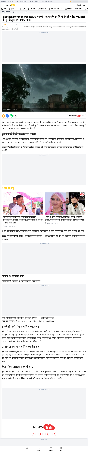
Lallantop (37, 1)
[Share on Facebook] (7, 116)
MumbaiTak (23, 1)
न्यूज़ (23, 9)
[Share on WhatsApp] (11, 116)
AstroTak (44, 1)
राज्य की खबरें (55, 9)
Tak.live (50, 1)
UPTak (16, 1)
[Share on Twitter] (15, 116)
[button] (23, 203)
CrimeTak (30, 1)
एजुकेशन (43, 9)
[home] (44, 427)
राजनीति (32, 9)
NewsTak (3, 1)
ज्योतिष (79, 9)
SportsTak (10, 1)
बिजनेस (69, 9)
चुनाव (12, 9)
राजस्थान (8, 12)
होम (4, 9)
